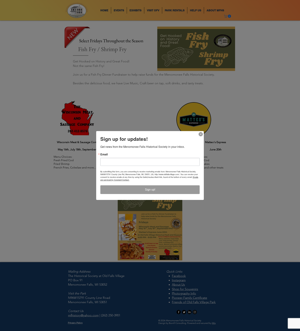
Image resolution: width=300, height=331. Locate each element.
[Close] (201, 134)
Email (104, 154)
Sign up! (150, 189)
